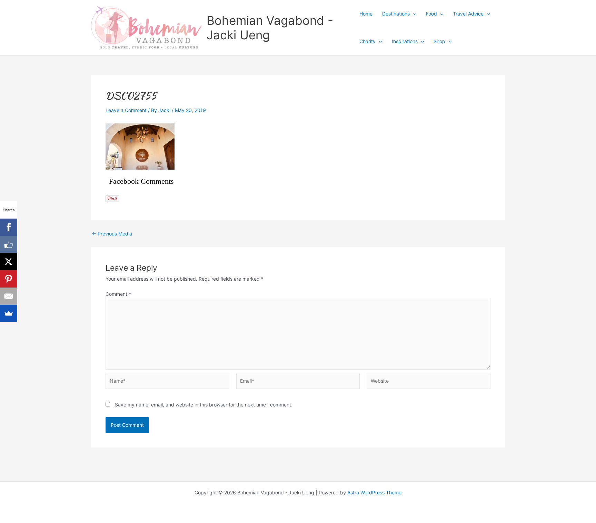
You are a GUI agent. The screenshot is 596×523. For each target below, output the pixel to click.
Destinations (396, 14)
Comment (118, 294)
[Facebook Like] (8, 244)
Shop (439, 41)
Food (431, 14)
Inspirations (405, 41)
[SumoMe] (8, 313)
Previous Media (112, 233)
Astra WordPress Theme (374, 492)
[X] (8, 261)
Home (365, 14)
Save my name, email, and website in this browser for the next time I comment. (203, 405)
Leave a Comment (126, 110)
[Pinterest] (8, 279)
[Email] (8, 296)
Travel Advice (468, 14)
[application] (413, 14)
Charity (367, 41)
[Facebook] (8, 227)
